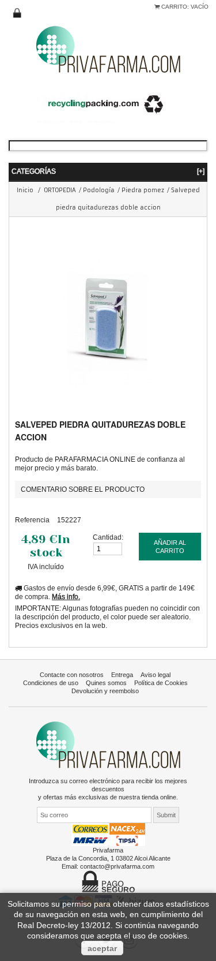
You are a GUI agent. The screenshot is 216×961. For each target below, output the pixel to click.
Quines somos (106, 683)
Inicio (25, 190)
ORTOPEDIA (60, 190)
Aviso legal (155, 675)
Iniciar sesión (17, 13)
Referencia (32, 519)
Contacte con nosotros (72, 675)
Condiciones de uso (50, 683)
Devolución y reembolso (105, 691)
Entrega (122, 675)
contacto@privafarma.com (117, 866)
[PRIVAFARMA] (108, 48)
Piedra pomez (143, 190)
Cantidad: (108, 537)
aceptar (102, 948)
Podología (99, 190)
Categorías (108, 171)
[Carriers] (108, 834)
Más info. (66, 596)
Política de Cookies (161, 683)
